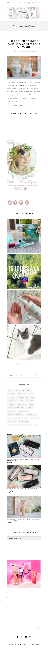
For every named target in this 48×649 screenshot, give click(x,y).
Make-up (29, 400)
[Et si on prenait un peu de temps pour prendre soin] (24, 307)
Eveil (31, 393)
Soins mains (13, 425)
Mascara (11, 404)
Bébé (29, 390)
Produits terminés (15, 414)
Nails (31, 404)
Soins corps (24, 421)
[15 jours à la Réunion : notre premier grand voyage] (24, 271)
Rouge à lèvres (22, 418)
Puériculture (31, 414)
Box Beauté (20, 390)
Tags (35, 425)
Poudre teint (23, 411)
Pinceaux (11, 411)
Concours (22, 393)
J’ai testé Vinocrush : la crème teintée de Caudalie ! (23, 519)
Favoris (11, 397)
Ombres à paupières (15, 407)
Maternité (22, 404)
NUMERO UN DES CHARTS (16, 434)
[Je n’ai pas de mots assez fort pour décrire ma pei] (24, 342)
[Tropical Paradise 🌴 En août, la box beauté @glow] (24, 236)
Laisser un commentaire (30, 51)
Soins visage (26, 425)
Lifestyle (24, 37)
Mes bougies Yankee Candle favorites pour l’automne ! (24, 44)
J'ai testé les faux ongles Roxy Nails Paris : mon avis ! (23, 459)
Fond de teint (22, 397)
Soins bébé (35, 418)
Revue (10, 418)
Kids (32, 397)
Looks (21, 400)
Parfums (29, 407)
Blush (10, 390)
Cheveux (11, 393)
